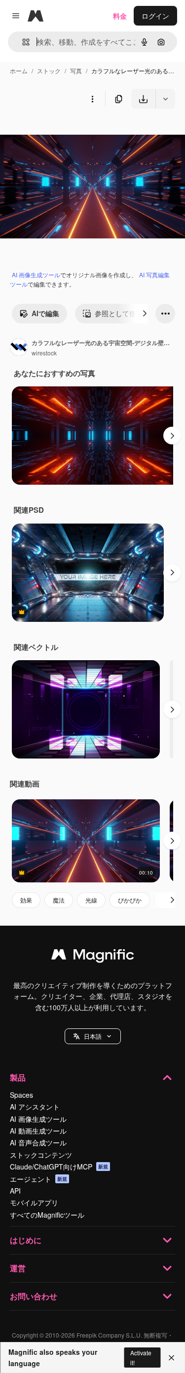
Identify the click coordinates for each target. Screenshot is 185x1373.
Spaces (21, 1095)
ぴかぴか (130, 900)
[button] (93, 1036)
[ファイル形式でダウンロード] (165, 99)
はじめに (25, 1240)
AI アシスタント (35, 1106)
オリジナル (67, 131)
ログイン (155, 16)
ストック (49, 70)
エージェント (38, 1179)
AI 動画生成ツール (38, 1131)
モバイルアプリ (34, 1202)
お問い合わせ (33, 1296)
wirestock (44, 353)
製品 (18, 1077)
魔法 (59, 900)
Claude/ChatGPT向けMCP (59, 1166)
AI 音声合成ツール (38, 1142)
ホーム (19, 70)
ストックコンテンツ (41, 1155)
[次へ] (144, 313)
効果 (26, 900)
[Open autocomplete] (22, 42)
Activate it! (140, 1357)
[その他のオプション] (92, 99)
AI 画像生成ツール (36, 274)
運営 (18, 1268)
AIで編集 (45, 313)
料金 (120, 16)
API (15, 1191)
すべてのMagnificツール (47, 1215)
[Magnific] (92, 956)
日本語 (93, 1036)
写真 (76, 70)
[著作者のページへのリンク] (19, 348)
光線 (91, 900)
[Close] (171, 1358)
